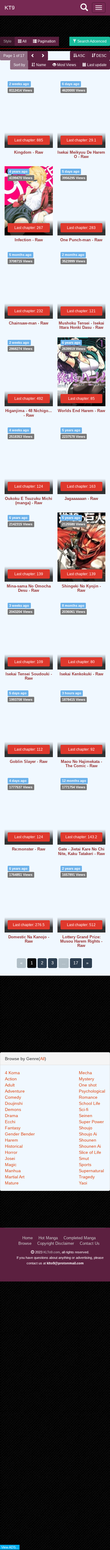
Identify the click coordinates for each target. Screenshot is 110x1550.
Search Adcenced (91, 41)
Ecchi (10, 1121)
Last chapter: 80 (81, 662)
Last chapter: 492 (28, 398)
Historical (14, 1146)
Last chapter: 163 (81, 486)
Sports (85, 1164)
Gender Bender (20, 1134)
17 (75, 962)
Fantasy (12, 1127)
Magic (10, 1164)
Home (27, 1238)
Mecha (85, 1072)
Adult (10, 1085)
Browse (24, 1243)
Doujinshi (14, 1103)
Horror (11, 1152)
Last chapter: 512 (81, 925)
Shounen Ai (90, 1146)
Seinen (85, 1115)
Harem (11, 1140)
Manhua (13, 1170)
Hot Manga (48, 1238)
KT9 (10, 8)
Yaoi (83, 1182)
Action (11, 1078)
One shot (88, 1085)
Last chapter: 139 (28, 574)
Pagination (46, 41)
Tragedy (87, 1176)
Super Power (91, 1121)
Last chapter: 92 (81, 749)
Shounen (87, 1140)
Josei (10, 1158)
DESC (101, 56)
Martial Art (14, 1176)
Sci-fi (83, 1109)
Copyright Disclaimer (55, 1243)
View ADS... (9, 1547)
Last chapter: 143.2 (81, 837)
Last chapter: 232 (28, 311)
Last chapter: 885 (28, 140)
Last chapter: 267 (28, 228)
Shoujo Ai (88, 1134)
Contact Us (90, 1243)
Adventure (15, 1091)
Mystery (86, 1078)
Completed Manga (80, 1238)
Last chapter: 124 (28, 486)
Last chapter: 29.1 (81, 140)
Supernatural (91, 1170)
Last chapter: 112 (28, 749)
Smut (84, 1158)
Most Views (66, 65)
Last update (96, 65)
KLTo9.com (51, 1252)
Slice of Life (90, 1152)
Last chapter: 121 (81, 311)
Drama (11, 1115)
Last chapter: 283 (81, 228)
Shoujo (85, 1127)
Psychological (92, 1091)
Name (40, 65)
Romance (88, 1097)
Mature (12, 1182)
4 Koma (12, 1072)
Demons (13, 1109)
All (24, 41)
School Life (89, 1103)
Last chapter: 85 (81, 398)
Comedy (13, 1097)
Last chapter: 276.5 (29, 925)
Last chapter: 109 (28, 662)
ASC (81, 56)
